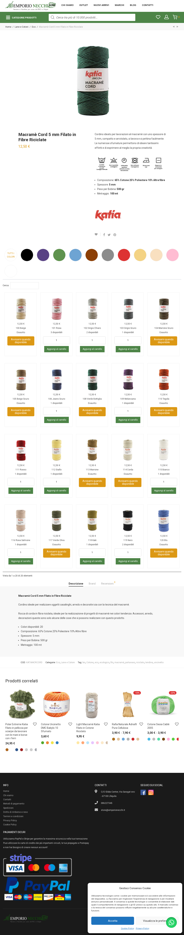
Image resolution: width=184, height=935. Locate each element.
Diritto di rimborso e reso (15, 812)
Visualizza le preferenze (157, 920)
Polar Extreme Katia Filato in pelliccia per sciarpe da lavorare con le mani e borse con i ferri (16, 731)
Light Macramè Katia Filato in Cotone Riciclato (88, 728)
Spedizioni (8, 808)
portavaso (130, 662)
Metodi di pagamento (13, 803)
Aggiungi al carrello (56, 349)
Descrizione (76, 583)
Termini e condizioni (13, 816)
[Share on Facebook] (104, 235)
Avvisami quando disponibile (21, 341)
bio (83, 662)
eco (96, 662)
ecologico (104, 662)
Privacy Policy (142, 928)
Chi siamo (67, 5)
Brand (92, 583)
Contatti (147, 5)
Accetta (112, 920)
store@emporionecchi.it (113, 810)
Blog (133, 5)
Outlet (83, 5)
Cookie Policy (127, 928)
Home (52, 5)
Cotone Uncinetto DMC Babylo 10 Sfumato (51, 728)
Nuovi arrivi (101, 5)
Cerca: (6, 285)
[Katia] (108, 215)
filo (112, 662)
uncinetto (159, 662)
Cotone (90, 662)
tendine (149, 662)
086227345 (106, 803)
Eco (34, 27)
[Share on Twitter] (109, 235)
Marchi (119, 5)
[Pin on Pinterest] (115, 235)
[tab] (76, 583)
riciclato (140, 662)
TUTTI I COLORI (11, 255)
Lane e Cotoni (21, 27)
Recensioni (108, 583)
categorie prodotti (24, 17)
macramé (119, 662)
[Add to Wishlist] (97, 234)
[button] (171, 922)
